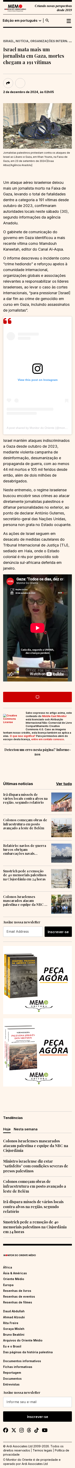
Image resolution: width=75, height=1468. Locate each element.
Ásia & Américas (15, 1273)
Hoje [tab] (7, 1129)
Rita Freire (10, 1323)
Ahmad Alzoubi (14, 1317)
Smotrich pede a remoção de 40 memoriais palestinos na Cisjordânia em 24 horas (24, 875)
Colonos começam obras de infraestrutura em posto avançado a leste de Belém (25, 824)
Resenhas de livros (17, 1290)
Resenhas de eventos (19, 1296)
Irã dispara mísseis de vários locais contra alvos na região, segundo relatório (25, 799)
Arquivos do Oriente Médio (22, 1340)
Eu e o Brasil (12, 1346)
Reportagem (12, 1372)
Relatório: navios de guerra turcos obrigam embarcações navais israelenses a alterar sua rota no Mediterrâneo (24, 850)
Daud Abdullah (14, 1311)
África (7, 1267)
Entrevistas (11, 1384)
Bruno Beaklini (13, 1334)
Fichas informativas (17, 1367)
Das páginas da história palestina (28, 1352)
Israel (8, 41)
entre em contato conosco (47, 739)
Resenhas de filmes (17, 1302)
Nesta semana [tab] (26, 1129)
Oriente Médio (13, 1279)
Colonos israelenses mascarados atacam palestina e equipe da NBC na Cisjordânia (25, 901)
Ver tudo (64, 784)
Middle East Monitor (54, 716)
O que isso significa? (22, 736)
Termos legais (42, 1450)
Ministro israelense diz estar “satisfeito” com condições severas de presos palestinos (35, 1166)
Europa (8, 1285)
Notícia (22, 41)
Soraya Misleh (13, 1329)
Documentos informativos (22, 1361)
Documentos (12, 1378)
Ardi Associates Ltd (35, 1464)
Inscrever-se (58, 932)
